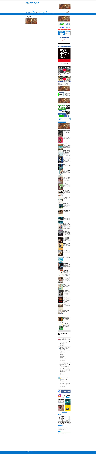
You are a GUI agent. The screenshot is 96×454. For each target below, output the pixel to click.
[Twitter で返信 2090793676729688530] (60, 386)
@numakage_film (63, 379)
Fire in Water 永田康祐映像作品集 (64, 363)
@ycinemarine (65, 347)
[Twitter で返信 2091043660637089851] (60, 374)
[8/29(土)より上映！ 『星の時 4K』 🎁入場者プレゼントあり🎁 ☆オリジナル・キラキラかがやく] (61, 408)
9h (68, 347)
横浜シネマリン (62, 347)
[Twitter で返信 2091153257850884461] (60, 345)
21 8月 (66, 379)
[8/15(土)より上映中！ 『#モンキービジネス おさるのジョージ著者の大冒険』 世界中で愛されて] (67, 408)
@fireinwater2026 (62, 364)
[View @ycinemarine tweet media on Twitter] (66, 384)
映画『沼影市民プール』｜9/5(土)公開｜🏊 (65, 378)
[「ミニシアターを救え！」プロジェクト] (61, 94)
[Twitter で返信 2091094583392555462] (60, 360)
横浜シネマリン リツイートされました (66, 338)
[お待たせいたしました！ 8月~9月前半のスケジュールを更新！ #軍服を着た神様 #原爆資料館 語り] (61, 402)
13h (65, 364)
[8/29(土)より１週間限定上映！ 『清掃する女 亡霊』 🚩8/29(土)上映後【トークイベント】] (67, 402)
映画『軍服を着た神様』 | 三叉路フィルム (65, 339)
